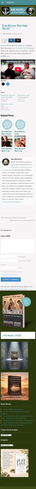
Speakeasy (30, 194)
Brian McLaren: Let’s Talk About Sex (22, 220)
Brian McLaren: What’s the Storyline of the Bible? (8, 96)
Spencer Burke (6, 45)
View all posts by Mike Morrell (12, 202)
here (7, 56)
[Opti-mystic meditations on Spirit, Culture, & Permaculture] (18, 14)
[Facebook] (11, 40)
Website (20, 267)
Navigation (10, 2)
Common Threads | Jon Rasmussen (13, 409)
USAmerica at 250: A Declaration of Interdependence (18, 420)
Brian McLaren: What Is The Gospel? (13, 218)
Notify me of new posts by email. (10, 274)
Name (22, 256)
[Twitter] (18, 40)
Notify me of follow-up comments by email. (12, 271)
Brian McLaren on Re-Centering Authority (24, 96)
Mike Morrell (7, 34)
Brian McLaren (20, 45)
